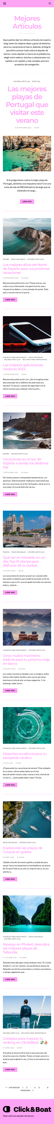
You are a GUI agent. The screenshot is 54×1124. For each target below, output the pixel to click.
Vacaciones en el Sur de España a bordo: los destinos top (25, 463)
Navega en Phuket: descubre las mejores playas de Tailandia (26, 948)
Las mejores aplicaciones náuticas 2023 (23, 367)
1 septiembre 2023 (10, 472)
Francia (6, 552)
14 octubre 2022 (10, 958)
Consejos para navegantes (15, 357)
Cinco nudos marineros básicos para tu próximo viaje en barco (26, 659)
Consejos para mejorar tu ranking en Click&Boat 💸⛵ (25, 1040)
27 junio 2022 (8, 1048)
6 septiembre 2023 (10, 278)
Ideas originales (18, 259)
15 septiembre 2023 (23, 128)
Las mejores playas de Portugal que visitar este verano (27, 105)
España (6, 259)
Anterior (14, 1087)
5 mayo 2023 (8, 763)
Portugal (36, 81)
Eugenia (24, 278)
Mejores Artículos (22, 81)
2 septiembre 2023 (10, 374)
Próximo (25, 1090)
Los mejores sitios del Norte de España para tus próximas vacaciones (26, 269)
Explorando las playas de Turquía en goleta (22, 850)
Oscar (36, 128)
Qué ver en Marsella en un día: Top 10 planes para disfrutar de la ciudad (24, 561)
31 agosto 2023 (9, 571)
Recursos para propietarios (34, 360)
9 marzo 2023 (8, 857)
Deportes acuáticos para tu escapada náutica (24, 756)
